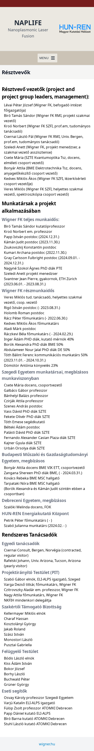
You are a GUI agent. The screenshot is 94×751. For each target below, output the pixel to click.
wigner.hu (47, 744)
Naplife (28, 23)
